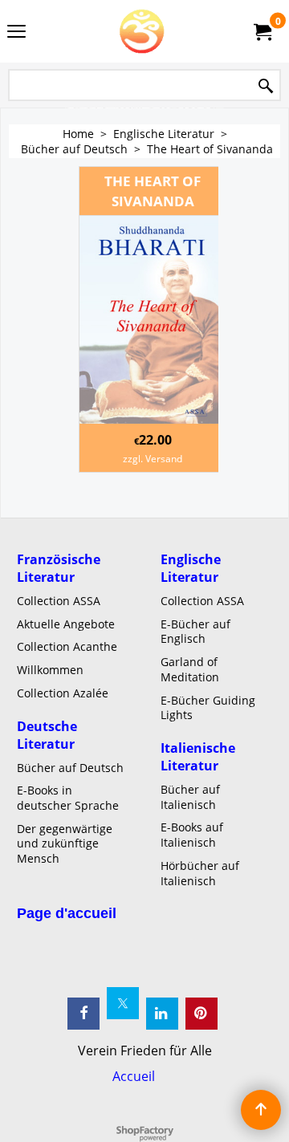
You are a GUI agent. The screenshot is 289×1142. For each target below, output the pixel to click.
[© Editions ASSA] (141, 31)
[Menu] (16, 32)
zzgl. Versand (152, 458)
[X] (123, 1003)
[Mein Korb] (262, 31)
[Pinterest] (201, 1014)
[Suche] (265, 86)
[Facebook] (83, 1014)
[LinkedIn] (162, 1014)
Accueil (133, 1076)
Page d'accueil (66, 913)
